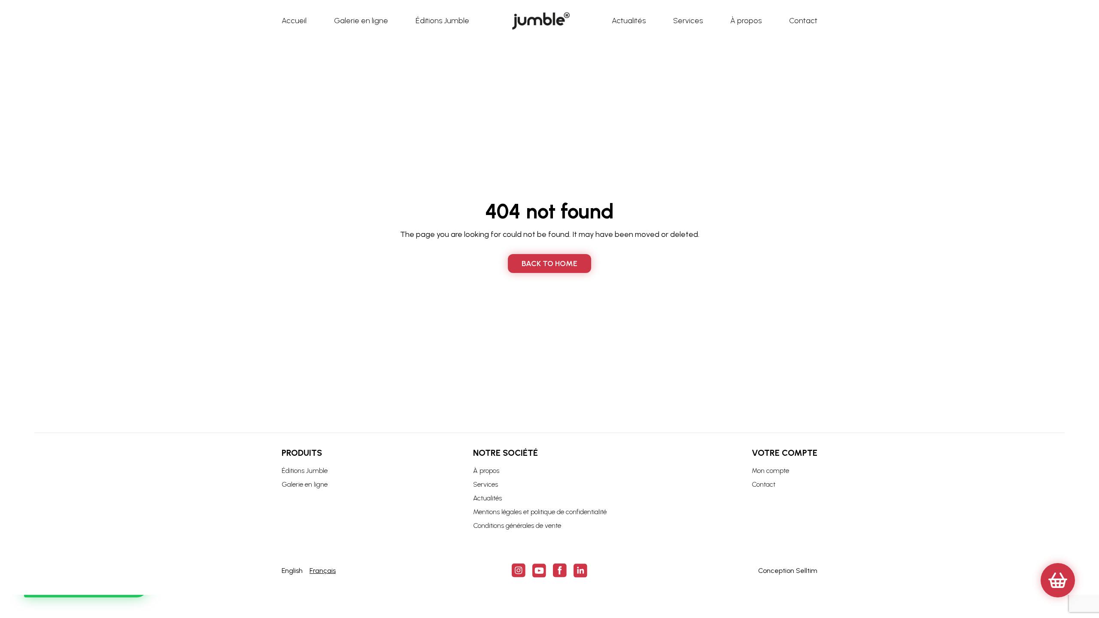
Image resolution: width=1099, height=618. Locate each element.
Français (323, 570)
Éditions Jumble (305, 471)
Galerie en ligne (305, 484)
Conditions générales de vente (517, 525)
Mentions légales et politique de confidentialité (540, 512)
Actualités (487, 498)
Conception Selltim (787, 570)
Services (485, 484)
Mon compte (770, 471)
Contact (763, 484)
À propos (486, 471)
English (292, 570)
